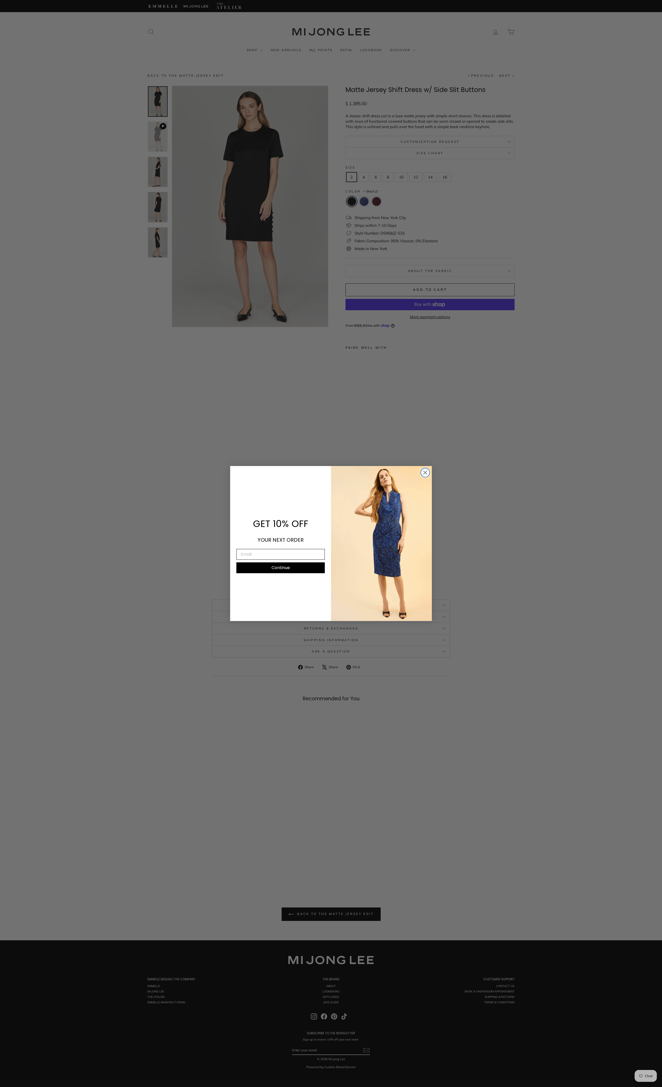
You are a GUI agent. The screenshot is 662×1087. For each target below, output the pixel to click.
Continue (281, 568)
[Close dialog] (425, 472)
